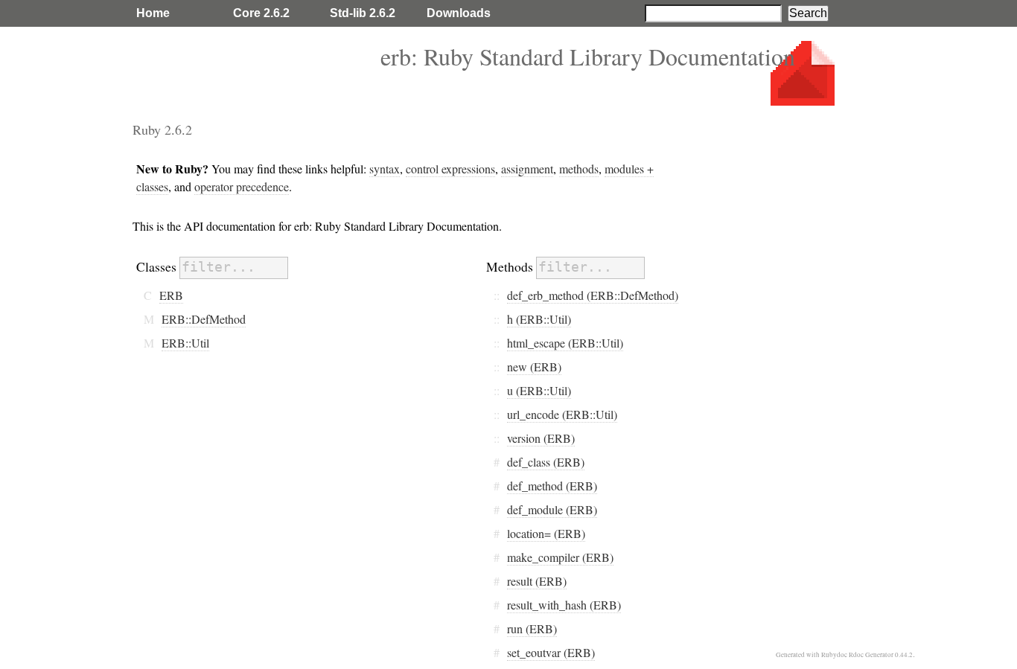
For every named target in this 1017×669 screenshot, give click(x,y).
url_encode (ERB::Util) (562, 414)
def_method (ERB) (552, 485)
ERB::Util (185, 342)
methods (579, 168)
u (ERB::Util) (539, 390)
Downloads (459, 13)
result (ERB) (537, 581)
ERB (171, 295)
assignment (527, 168)
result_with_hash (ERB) (564, 604)
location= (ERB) (546, 533)
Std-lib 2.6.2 (362, 13)
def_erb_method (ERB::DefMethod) (592, 295)
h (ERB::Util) (539, 319)
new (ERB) (534, 366)
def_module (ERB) (552, 509)
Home (153, 13)
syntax (384, 168)
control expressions (450, 168)
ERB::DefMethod (204, 319)
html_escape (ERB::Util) (565, 342)
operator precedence (241, 186)
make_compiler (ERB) (560, 557)
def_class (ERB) (545, 462)
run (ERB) (532, 628)
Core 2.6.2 (261, 13)
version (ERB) (541, 438)
